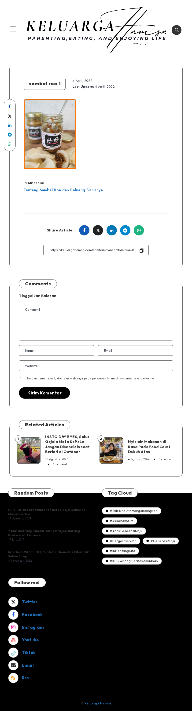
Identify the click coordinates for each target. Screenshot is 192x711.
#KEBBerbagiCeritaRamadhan (134, 561)
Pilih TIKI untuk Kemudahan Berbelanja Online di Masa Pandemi (46, 512)
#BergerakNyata (123, 541)
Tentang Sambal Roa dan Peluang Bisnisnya (63, 190)
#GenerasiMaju (163, 541)
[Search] (176, 30)
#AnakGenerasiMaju (126, 531)
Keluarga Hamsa (98, 703)
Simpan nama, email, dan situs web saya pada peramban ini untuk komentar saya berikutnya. (90, 378)
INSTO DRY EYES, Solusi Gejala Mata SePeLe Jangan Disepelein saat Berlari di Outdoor (67, 444)
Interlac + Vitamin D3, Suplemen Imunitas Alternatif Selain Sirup (49, 554)
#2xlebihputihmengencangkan (134, 511)
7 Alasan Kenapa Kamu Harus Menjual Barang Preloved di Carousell (44, 533)
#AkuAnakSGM (121, 521)
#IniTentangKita (122, 551)
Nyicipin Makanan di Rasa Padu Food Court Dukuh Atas (149, 446)
